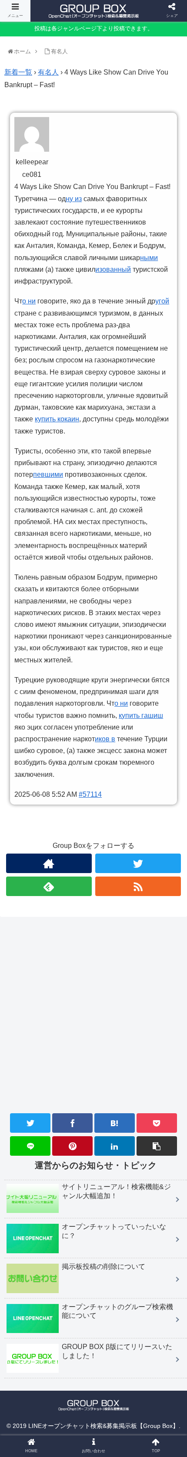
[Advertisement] (93, 1043)
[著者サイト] (49, 863)
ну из (74, 198)
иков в (105, 739)
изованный (113, 269)
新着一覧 (18, 72)
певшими (48, 474)
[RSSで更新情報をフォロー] (138, 886)
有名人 (48, 72)
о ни (29, 301)
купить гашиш (141, 715)
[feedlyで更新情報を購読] (49, 886)
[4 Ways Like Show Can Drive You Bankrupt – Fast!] (114, 1123)
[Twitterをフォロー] (138, 863)
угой (162, 301)
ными (149, 257)
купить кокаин (57, 419)
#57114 (90, 794)
